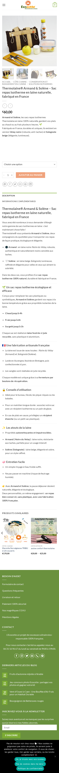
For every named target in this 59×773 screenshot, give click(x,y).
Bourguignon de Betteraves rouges (27, 700)
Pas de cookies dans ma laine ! (30, 764)
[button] (4, 4)
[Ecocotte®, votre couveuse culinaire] (29, 5)
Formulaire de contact (13, 584)
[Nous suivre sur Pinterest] (42, 655)
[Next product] (4, 106)
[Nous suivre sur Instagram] (21, 655)
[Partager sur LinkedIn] (30, 184)
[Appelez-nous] (37, 655)
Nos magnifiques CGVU (14, 610)
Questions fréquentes (13, 590)
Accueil (6, 82)
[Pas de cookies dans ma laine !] (55, 757)
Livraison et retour (11, 597)
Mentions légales (10, 617)
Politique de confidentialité (30, 768)
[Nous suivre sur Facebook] (16, 655)
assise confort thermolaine (43, 548)
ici (32, 645)
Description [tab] (8, 196)
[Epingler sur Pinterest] (25, 184)
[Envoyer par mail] (20, 184)
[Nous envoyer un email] (32, 655)
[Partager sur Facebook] (10, 184)
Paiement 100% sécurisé (14, 603)
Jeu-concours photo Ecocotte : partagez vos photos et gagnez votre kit (31, 683)
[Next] (52, 41)
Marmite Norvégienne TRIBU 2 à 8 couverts (15, 549)
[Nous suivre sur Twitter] (26, 655)
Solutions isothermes (40, 84)
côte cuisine (20, 82)
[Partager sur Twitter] (15, 184)
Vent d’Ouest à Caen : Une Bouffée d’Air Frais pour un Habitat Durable (32, 693)
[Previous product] (10, 106)
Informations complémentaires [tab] (19, 201)
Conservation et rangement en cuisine (25, 83)
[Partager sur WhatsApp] (4, 184)
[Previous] (6, 41)
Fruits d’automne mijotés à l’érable (26, 674)
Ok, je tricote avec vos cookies (30, 759)
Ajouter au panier (30, 175)
